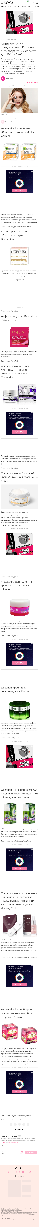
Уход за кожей (22, 85)
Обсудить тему (33, 82)
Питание (27, 85)
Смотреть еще (19, 305)
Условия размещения (5, 1201)
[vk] (12, 1172)
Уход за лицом (11, 39)
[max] (30, 1172)
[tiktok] (27, 1172)
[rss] (9, 1172)
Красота (3, 39)
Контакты (19, 1176)
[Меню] (2, 3)
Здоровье (6, 85)
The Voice (8, 2)
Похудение (15, 85)
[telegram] (16, 1172)
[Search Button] (34, 3)
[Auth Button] (37, 3)
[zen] (19, 1172)
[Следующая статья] (19, 1158)
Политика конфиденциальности (31, 1201)
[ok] (23, 1172)
